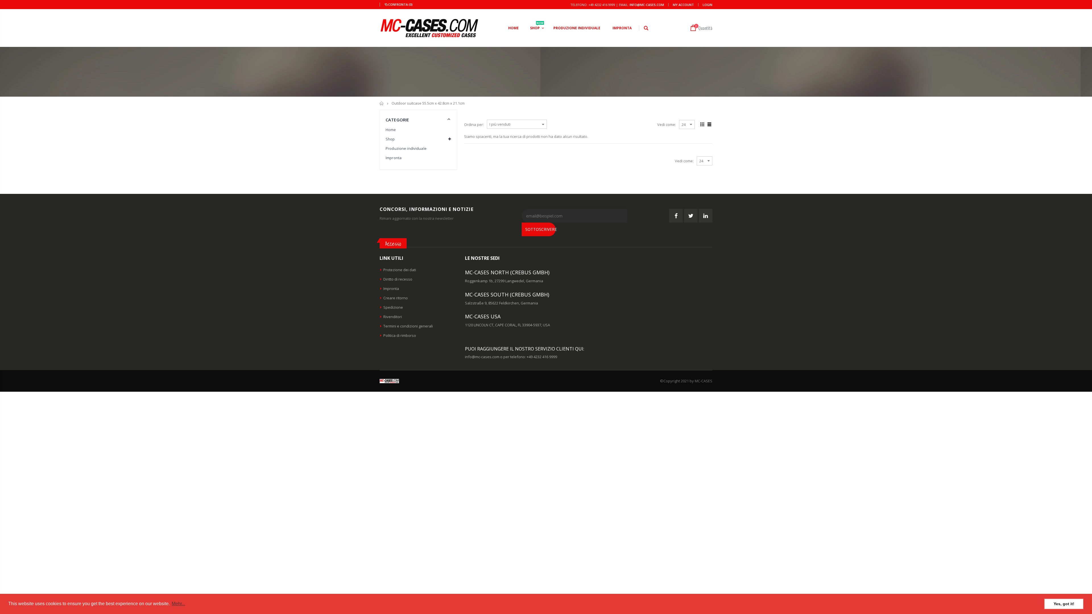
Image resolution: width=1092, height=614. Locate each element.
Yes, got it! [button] (1064, 603)
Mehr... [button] (178, 603)
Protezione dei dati (399, 269)
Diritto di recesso (397, 279)
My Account (683, 5)
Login (707, 5)
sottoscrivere (540, 229)
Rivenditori (392, 316)
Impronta (394, 157)
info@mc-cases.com (647, 5)
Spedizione (393, 307)
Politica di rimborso (399, 335)
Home (391, 129)
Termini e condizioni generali (408, 326)
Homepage (382, 103)
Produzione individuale (406, 148)
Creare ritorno (395, 297)
